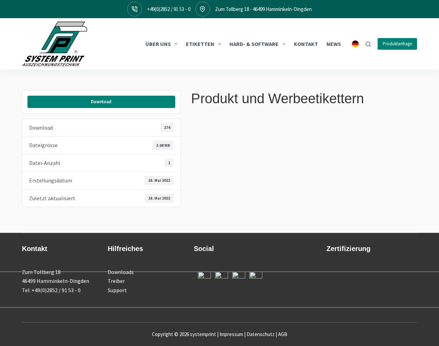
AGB (282, 334)
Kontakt (306, 43)
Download (101, 102)
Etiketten (200, 43)
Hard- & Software (253, 43)
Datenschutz (261, 334)
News (334, 43)
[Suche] (368, 44)
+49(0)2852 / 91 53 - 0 (168, 9)
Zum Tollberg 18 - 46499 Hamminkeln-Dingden (263, 9)
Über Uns (158, 43)
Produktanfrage (397, 44)
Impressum (231, 334)
